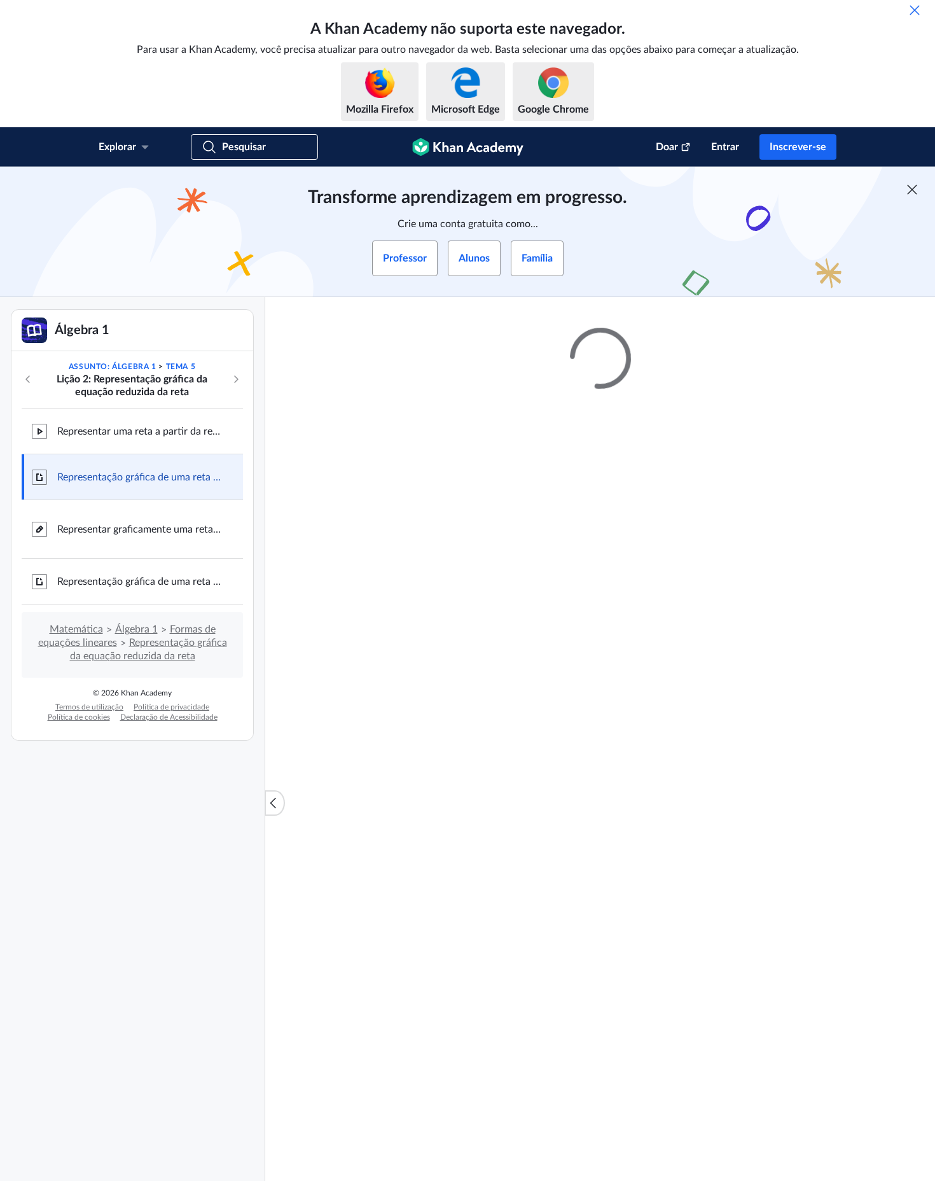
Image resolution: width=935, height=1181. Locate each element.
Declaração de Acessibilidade (169, 717)
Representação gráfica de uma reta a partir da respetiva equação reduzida (140, 477)
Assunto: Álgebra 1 (112, 366)
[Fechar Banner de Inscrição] (912, 189)
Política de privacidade (171, 707)
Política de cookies (79, 717)
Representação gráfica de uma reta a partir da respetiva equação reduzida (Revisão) (140, 582)
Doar (667, 147)
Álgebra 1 (136, 629)
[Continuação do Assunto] (236, 379)
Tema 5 (181, 366)
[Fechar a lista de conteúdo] (275, 803)
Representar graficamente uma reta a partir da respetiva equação (140, 529)
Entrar (725, 147)
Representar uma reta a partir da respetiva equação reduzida (140, 431)
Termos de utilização (89, 707)
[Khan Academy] (467, 147)
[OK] (914, 10)
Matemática (76, 629)
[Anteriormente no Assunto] (28, 379)
